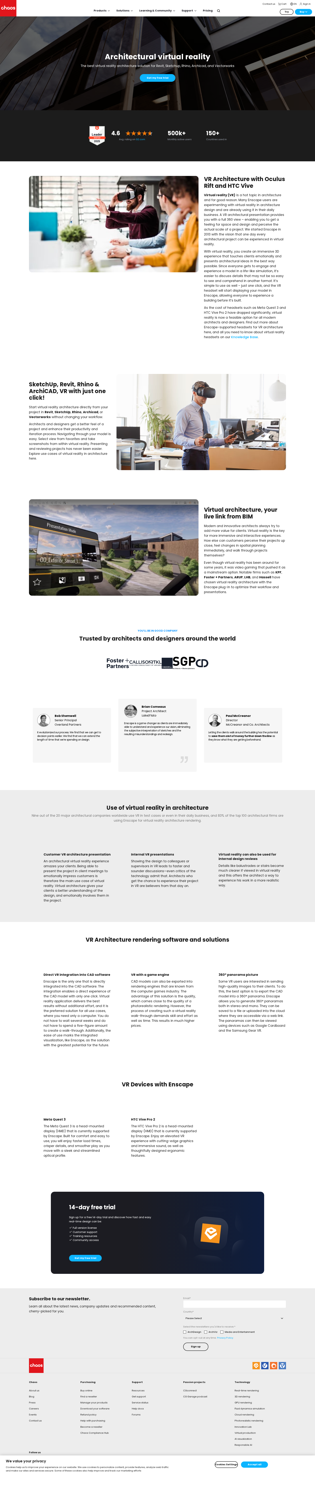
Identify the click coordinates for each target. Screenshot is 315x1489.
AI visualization (243, 1439)
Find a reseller (88, 1396)
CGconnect (190, 1390)
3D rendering (242, 1396)
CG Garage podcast (195, 1396)
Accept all (254, 1464)
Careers (34, 1408)
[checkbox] (219, 1332)
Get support (139, 1396)
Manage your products (94, 1402)
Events (33, 1414)
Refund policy (88, 1414)
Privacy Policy (225, 1338)
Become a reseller (91, 1427)
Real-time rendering (247, 1390)
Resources (138, 1390)
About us (34, 1390)
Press (32, 1402)
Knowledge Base (244, 337)
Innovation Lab (243, 1427)
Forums (136, 1414)
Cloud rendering (244, 1414)
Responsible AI (243, 1445)
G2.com (140, 139)
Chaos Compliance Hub (94, 1433)
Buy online (86, 1390)
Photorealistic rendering (249, 1420)
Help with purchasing (92, 1420)
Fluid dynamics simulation (250, 1408)
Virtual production (245, 1433)
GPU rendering (243, 1402)
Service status (140, 1402)
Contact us (35, 1420)
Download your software (95, 1408)
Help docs (138, 1408)
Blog (31, 1396)
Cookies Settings (226, 1464)
